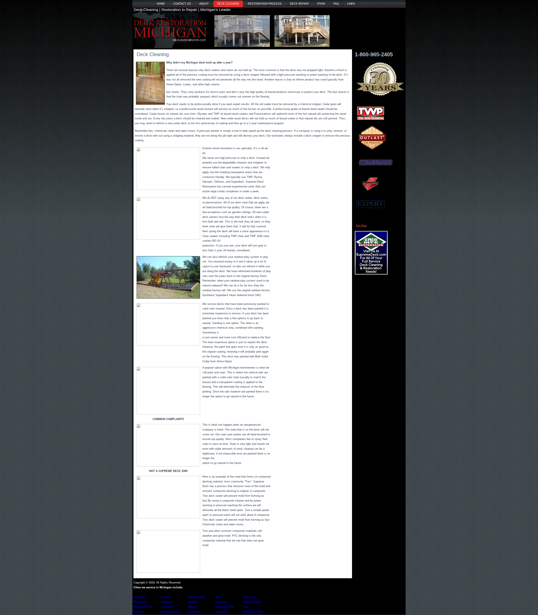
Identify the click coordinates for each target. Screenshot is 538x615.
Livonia (192, 601)
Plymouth (221, 601)
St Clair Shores (252, 601)
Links (351, 3)
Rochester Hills (224, 606)
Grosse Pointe (197, 596)
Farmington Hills (171, 611)
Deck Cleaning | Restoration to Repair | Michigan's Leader (182, 10)
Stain (321, 3)
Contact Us (182, 3)
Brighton (138, 611)
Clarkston (166, 601)
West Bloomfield (253, 611)
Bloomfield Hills (142, 606)
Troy (245, 606)
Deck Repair (299, 3)
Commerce (167, 606)
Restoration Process (265, 3)
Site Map (361, 225)
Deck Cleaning (228, 3)
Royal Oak (221, 611)
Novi (218, 596)
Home (161, 3)
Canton (165, 596)
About (204, 3)
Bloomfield (139, 601)
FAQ (336, 3)
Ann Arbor (139, 596)
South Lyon (250, 596)
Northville (193, 611)
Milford (192, 606)
